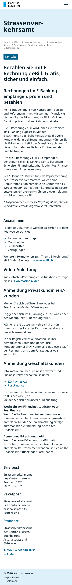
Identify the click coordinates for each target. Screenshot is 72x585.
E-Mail (11, 554)
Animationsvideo (27, 281)
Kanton (6, 42)
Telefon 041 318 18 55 (21, 550)
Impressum (11, 577)
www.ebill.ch (44, 260)
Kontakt (10, 56)
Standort (11, 520)
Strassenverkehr (55, 42)
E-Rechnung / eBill (12, 47)
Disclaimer (10, 581)
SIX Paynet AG (17, 382)
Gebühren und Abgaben (39, 45)
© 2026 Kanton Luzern (18, 573)
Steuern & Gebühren (13, 45)
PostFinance (16, 385)
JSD (16, 42)
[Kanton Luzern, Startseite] (11, 4)
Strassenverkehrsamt (32, 42)
